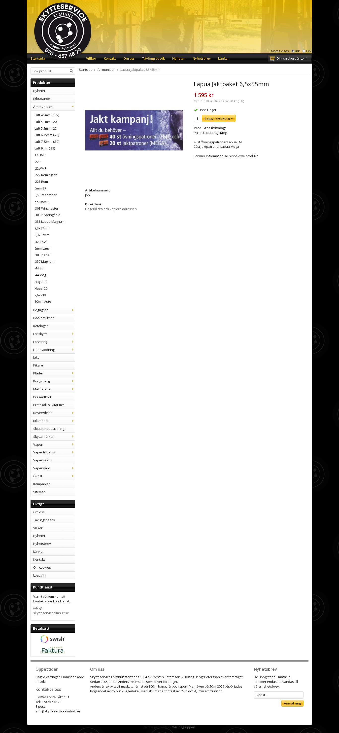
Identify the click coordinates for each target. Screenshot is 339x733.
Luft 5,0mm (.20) (45, 121)
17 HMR (40, 155)
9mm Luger (42, 248)
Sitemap (39, 492)
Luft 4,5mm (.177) (46, 115)
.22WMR (40, 168)
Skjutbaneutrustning (48, 428)
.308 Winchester (46, 208)
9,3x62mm (41, 235)
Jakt (36, 357)
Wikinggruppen (183, 727)
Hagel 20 (40, 288)
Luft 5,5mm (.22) (45, 128)
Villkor (91, 58)
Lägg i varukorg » (219, 118)
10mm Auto (42, 301)
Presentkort (42, 397)
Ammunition (43, 106)
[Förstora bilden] (134, 130)
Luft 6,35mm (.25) (46, 135)
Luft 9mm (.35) (44, 148)
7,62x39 (40, 295)
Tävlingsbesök (153, 58)
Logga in (39, 575)
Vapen (38, 444)
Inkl (298, 51)
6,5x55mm (41, 201)
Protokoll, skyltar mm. (49, 405)
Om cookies (42, 567)
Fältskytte (40, 333)
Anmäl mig (292, 703)
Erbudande (41, 98)
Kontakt (110, 58)
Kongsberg (41, 381)
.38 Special (42, 255)
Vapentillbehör (44, 452)
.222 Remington (45, 175)
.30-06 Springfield (47, 215)
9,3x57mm (41, 228)
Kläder (38, 373)
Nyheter (178, 58)
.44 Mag (40, 275)
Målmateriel (42, 389)
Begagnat (40, 310)
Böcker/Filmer (43, 318)
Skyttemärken (43, 436)
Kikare (38, 365)
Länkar (223, 58)
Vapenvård (41, 468)
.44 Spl (39, 268)
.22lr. (37, 161)
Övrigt (37, 476)
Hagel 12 (40, 281)
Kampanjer (41, 484)
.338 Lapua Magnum (49, 221)
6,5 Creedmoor (45, 195)
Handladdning (44, 349)
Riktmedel (40, 420)
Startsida (38, 58)
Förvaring (40, 341)
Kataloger (40, 326)
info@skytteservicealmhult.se (51, 610)
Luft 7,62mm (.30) (46, 141)
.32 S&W (40, 241)
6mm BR (40, 188)
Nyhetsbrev (202, 58)
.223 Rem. (41, 181)
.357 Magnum (44, 261)
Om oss (129, 58)
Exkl (309, 51)
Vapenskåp (42, 460)
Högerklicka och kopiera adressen (111, 209)
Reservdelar (42, 412)
